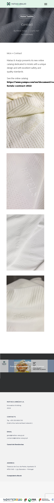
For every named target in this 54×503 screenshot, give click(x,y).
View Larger (28, 118)
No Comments (27, 34)
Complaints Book (14, 475)
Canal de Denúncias (15, 444)
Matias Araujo (21, 30)
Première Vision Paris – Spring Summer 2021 (27, 373)
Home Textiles (27, 16)
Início (9, 53)
